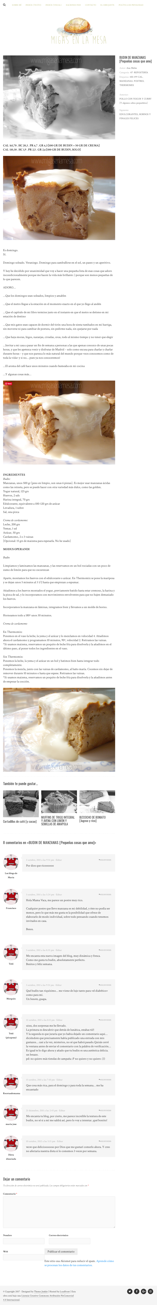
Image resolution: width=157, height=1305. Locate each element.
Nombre (7, 1235)
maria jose (11, 1124)
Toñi (11, 963)
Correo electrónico (58, 1235)
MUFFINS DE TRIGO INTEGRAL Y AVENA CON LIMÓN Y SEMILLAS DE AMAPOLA (58, 820)
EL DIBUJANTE (107, 5)
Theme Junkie (41, 1291)
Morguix (11, 998)
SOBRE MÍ (16, 5)
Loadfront (65, 1291)
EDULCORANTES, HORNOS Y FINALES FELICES (135, 116)
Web (5, 1251)
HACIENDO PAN (73, 5)
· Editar (58, 860)
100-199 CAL (136, 77)
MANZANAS (126, 81)
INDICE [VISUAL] (54, 5)
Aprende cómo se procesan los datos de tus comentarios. (79, 1263)
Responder (106, 860)
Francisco (11, 908)
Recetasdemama (11, 1093)
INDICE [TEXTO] (33, 5)
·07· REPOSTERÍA (139, 72)
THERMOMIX (126, 85)
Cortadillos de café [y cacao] (19, 821)
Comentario (10, 1193)
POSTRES (139, 81)
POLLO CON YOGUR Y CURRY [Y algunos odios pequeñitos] (135, 101)
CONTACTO (90, 5)
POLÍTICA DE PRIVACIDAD (131, 5)
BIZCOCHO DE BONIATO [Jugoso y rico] (92, 819)
